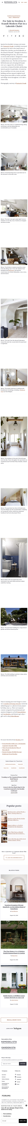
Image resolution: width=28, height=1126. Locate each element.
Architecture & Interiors (13, 15)
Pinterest (19, 1074)
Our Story (4, 1074)
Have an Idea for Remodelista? (5, 1087)
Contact (4, 1076)
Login (25, 2)
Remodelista (21, 712)
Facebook (19, 1079)
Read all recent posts (14, 1019)
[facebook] (7, 35)
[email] (19, 35)
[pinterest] (11, 35)
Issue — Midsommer (14, 17)
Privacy (3, 1081)
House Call (20, 764)
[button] (19, 2)
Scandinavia (13, 767)
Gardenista (7, 714)
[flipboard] (3, 35)
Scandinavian (22, 767)
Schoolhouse (15, 716)
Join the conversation (14, 857)
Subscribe (23, 1121)
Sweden (18, 740)
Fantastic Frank (8, 46)
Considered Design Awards (12, 704)
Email (18, 1084)
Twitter (18, 1081)
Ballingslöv (11, 270)
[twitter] (15, 35)
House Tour (6, 767)
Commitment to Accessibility (5, 1084)
